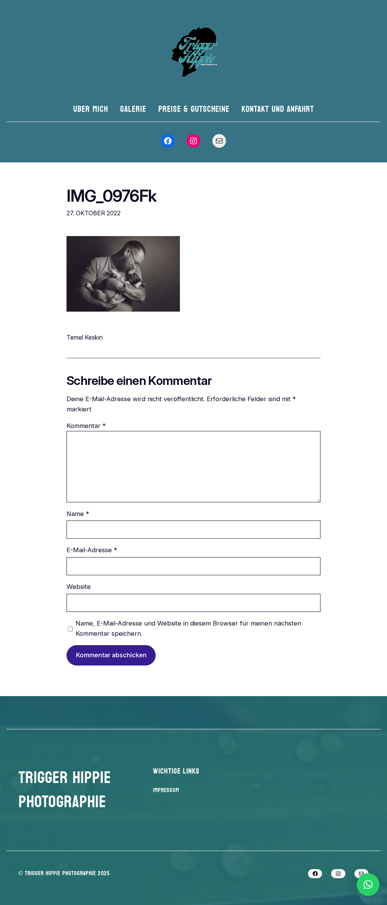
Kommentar (86, 425)
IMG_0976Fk (111, 196)
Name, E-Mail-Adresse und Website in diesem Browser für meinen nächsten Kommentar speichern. (188, 628)
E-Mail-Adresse (92, 550)
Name (78, 513)
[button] (368, 884)
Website (79, 586)
